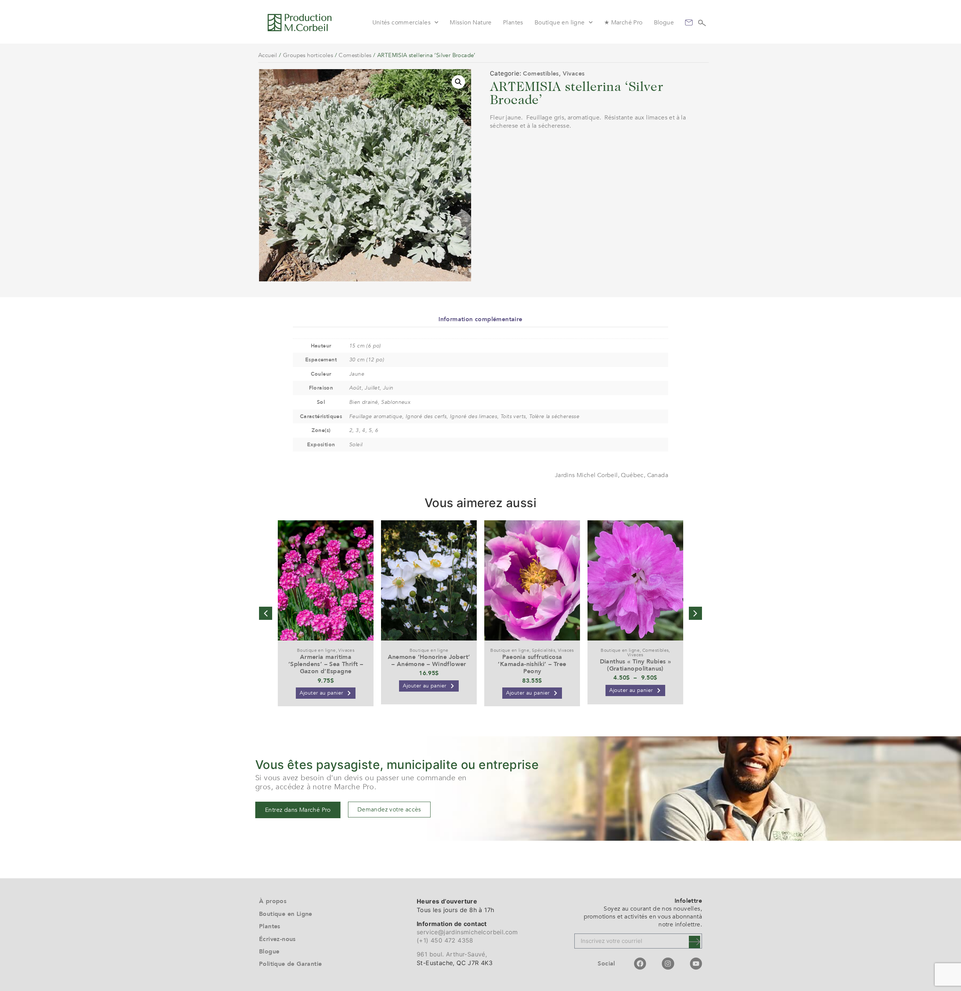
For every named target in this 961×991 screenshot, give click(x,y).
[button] (458, 82)
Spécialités (543, 650)
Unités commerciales (401, 22)
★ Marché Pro (623, 22)
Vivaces (574, 73)
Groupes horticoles (308, 55)
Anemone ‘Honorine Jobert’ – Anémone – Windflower (429, 660)
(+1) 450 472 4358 (445, 940)
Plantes (513, 22)
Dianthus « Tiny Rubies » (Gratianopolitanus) (635, 665)
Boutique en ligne (560, 22)
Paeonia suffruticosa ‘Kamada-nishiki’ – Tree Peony (532, 664)
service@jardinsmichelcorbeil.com (467, 932)
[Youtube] (696, 964)
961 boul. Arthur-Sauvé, (452, 954)
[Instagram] (668, 964)
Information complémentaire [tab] (480, 319)
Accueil (267, 55)
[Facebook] (640, 964)
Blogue (664, 22)
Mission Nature (471, 22)
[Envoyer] (694, 942)
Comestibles (355, 55)
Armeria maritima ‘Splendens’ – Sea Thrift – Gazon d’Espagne (325, 664)
